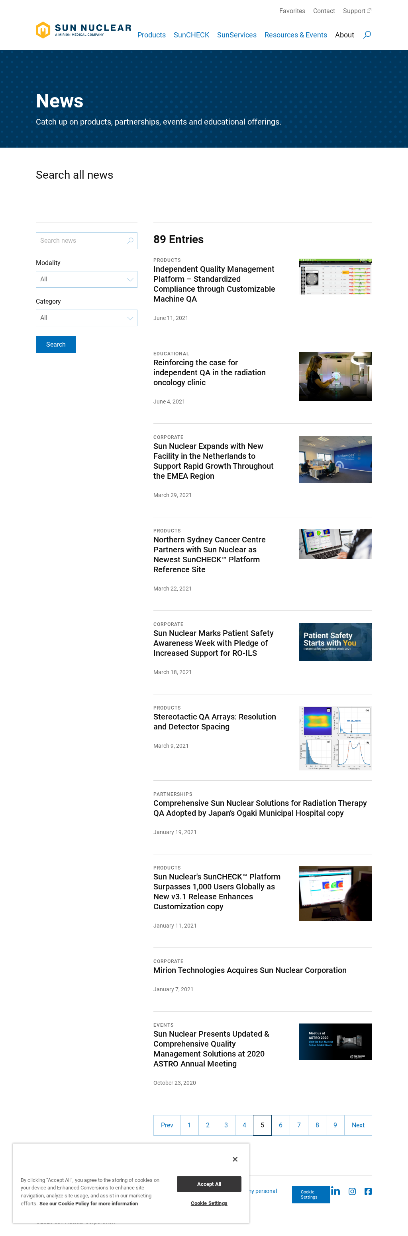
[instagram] (352, 1191)
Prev (167, 1125)
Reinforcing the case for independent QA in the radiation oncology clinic (209, 372)
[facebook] (368, 1191)
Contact (324, 11)
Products (151, 35)
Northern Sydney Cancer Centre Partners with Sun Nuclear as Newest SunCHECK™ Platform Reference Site (209, 554)
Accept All (209, 1184)
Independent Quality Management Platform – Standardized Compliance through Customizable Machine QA (214, 284)
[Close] (235, 1159)
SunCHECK (191, 35)
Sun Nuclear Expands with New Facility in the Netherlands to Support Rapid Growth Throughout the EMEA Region (213, 461)
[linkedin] (335, 1191)
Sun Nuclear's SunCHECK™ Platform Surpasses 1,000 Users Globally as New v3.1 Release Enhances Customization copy (216, 891)
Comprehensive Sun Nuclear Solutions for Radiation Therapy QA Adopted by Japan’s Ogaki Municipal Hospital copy (260, 808)
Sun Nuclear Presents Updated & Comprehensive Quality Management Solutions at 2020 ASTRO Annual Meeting (211, 1048)
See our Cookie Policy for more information (88, 1204)
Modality (48, 263)
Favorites (292, 11)
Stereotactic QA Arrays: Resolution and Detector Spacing (214, 721)
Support (354, 11)
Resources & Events (296, 35)
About (344, 35)
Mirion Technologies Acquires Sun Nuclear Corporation (250, 970)
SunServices (237, 35)
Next (358, 1125)
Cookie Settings (309, 1194)
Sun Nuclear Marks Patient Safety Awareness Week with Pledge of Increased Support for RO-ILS (213, 643)
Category (48, 301)
